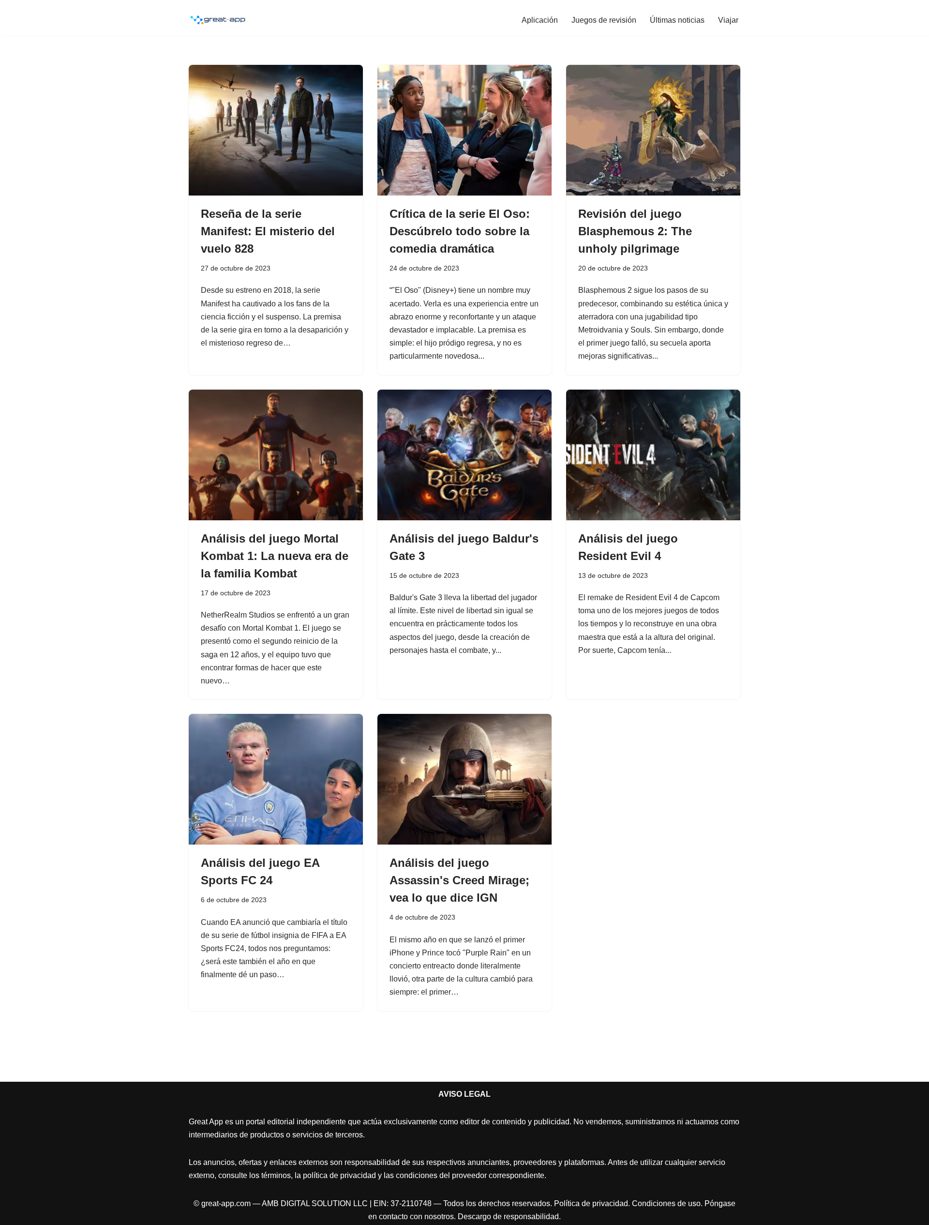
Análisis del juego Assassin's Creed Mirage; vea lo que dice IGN (459, 880)
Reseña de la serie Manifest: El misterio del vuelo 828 (268, 231)
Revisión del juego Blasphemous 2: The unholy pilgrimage (635, 231)
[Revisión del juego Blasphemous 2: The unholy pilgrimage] (653, 130)
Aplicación (540, 20)
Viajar (728, 20)
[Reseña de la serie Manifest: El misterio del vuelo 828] (276, 130)
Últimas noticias (677, 20)
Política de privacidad (591, 1203)
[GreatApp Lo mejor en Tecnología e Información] (218, 20)
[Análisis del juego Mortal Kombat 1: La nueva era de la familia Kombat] (276, 455)
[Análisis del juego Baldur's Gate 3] (464, 455)
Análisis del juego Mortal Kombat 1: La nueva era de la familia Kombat (274, 556)
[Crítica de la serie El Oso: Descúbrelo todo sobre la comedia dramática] (464, 130)
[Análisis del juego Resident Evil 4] (653, 455)
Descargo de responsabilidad (508, 1216)
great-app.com (226, 1203)
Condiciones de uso (666, 1203)
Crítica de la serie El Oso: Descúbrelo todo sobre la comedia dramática (460, 231)
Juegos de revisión (603, 20)
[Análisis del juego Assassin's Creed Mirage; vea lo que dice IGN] (464, 779)
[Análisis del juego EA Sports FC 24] (276, 779)
